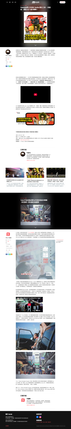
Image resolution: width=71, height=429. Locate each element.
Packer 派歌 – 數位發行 (47, 422)
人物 (7, 2)
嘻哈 (9, 250)
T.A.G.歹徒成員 (31, 232)
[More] (11, 66)
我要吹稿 (62, 2)
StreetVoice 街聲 (39, 422)
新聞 (12, 2)
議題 (10, 2)
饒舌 (6, 250)
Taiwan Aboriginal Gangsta (9, 248)
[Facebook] (6, 66)
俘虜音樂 (7, 246)
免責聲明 (7, 425)
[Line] (10, 66)
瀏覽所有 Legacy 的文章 (31, 160)
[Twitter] (8, 66)
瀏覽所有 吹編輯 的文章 (31, 405)
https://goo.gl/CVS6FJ (24, 139)
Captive (11, 246)
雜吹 (15, 2)
